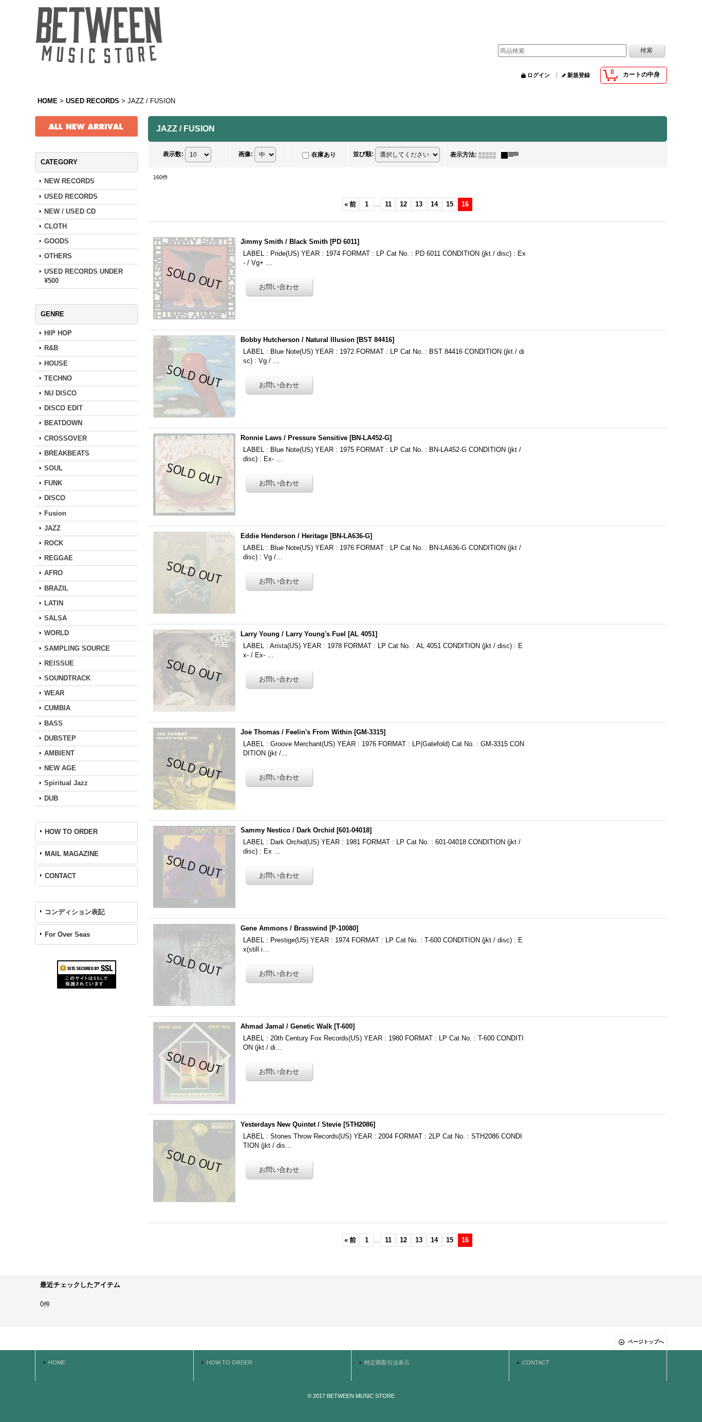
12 (403, 204)
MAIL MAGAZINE (72, 854)
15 (449, 204)
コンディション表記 (75, 912)
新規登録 (578, 75)
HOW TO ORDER (71, 832)
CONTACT (60, 876)
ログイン (538, 75)
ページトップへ (646, 1341)
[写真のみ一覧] (489, 154)
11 (388, 204)
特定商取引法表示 (387, 1362)
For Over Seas (67, 934)
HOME (56, 1362)
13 (418, 204)
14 (434, 204)
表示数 (173, 154)
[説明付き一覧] (512, 154)
